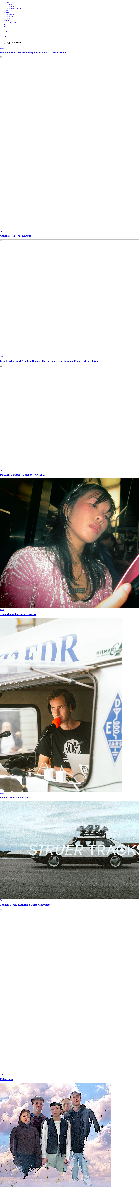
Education (7, 20)
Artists (11, 18)
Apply (11, 16)
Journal (6, 10)
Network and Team (15, 8)
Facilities (12, 6)
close (5, 36)
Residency (8, 12)
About (6, 3)
